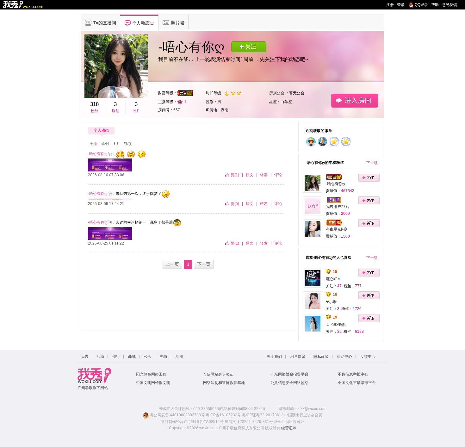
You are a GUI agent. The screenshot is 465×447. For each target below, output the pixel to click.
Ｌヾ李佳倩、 (337, 324)
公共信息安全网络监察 (289, 383)
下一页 (203, 264)
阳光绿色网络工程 (151, 374)
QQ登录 (421, 5)
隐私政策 (321, 356)
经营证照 (288, 428)
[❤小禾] (312, 300)
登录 (401, 5)
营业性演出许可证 (289, 421)
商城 (132, 356)
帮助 (435, 5)
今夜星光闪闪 (337, 229)
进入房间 (354, 100)
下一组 (372, 163)
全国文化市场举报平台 (357, 383)
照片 (136, 111)
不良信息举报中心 (353, 374)
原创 (115, 111)
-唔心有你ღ (335, 184)
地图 (179, 356)
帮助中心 (344, 356)
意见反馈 (449, 5)
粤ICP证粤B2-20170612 (262, 415)
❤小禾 (331, 302)
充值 (163, 356)
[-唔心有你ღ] (312, 183)
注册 (390, 5)
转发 (264, 175)
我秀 (84, 356)
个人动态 (101, 130)
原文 (249, 175)
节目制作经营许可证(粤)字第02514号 (192, 421)
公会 (148, 356)
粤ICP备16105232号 (223, 415)
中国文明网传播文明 (153, 383)
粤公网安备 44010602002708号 (177, 415)
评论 (278, 175)
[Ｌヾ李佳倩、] (312, 323)
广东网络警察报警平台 (289, 374)
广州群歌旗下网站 (93, 388)
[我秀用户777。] (312, 205)
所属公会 (276, 93)
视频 (128, 143)
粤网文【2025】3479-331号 (249, 421)
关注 (248, 47)
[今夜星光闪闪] (312, 228)
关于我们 (274, 356)
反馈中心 (367, 356)
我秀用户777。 (338, 206)
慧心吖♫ (333, 279)
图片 (116, 143)
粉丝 (94, 111)
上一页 (172, 264)
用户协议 (297, 356)
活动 (100, 356)
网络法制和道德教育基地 (224, 383)
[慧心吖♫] (312, 278)
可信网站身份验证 (218, 374)
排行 (116, 356)
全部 (93, 143)
